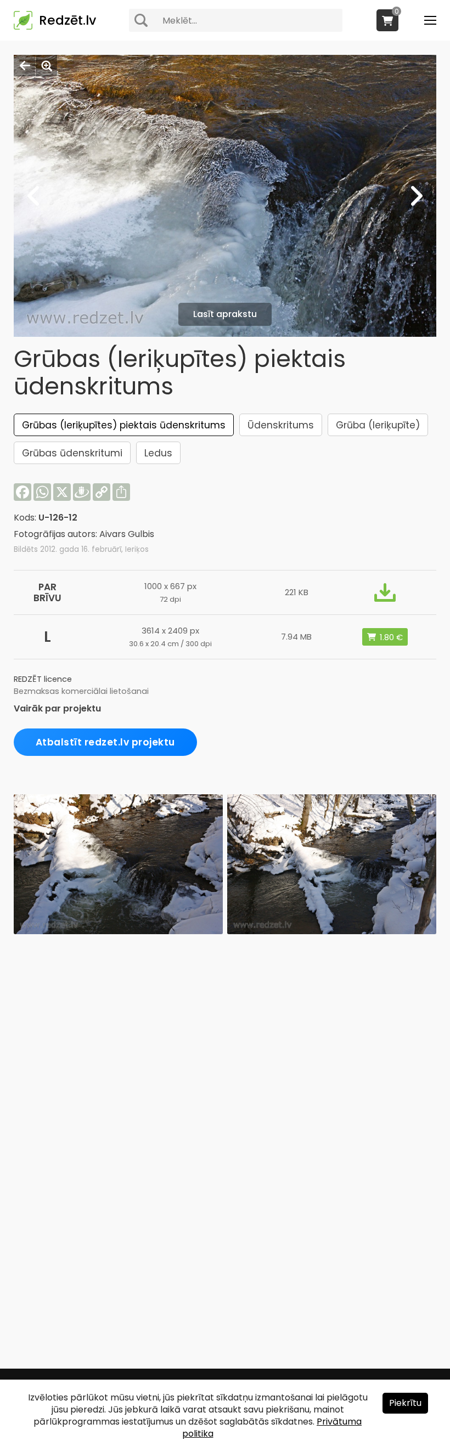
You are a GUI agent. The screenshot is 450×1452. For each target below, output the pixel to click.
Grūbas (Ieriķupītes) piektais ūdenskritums (124, 425)
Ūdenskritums (281, 425)
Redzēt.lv (67, 20)
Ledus (158, 453)
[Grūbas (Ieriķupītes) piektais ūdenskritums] (118, 931)
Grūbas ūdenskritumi (72, 453)
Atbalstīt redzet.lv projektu (105, 742)
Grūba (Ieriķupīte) (378, 425)
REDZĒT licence (43, 679)
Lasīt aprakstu (225, 314)
